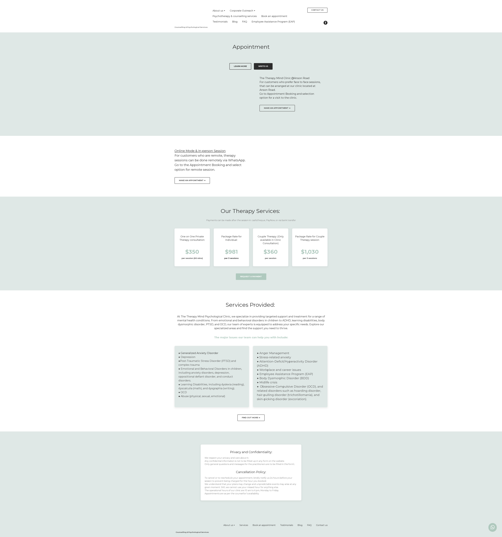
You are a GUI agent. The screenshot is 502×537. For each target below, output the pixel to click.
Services (243, 525)
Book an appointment (274, 16)
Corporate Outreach (241, 10)
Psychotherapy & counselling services (235, 16)
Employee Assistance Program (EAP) (273, 21)
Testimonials (220, 21)
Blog (235, 21)
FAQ (244, 21)
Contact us (321, 525)
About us (218, 10)
